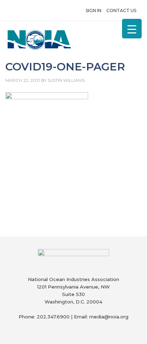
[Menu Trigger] (132, 28)
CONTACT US (121, 10)
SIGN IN (93, 10)
